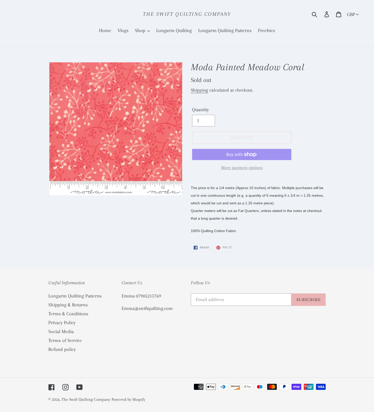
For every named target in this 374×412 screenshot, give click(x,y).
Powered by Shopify (128, 399)
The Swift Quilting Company (187, 14)
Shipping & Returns (68, 305)
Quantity (200, 109)
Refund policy (62, 349)
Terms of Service (65, 340)
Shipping (199, 90)
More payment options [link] (242, 167)
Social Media (61, 331)
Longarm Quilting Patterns (75, 296)
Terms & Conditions (68, 314)
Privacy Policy (62, 322)
